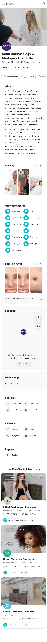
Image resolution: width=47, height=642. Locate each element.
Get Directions (24, 364)
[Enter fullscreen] (38, 326)
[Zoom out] (38, 321)
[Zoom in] (38, 317)
